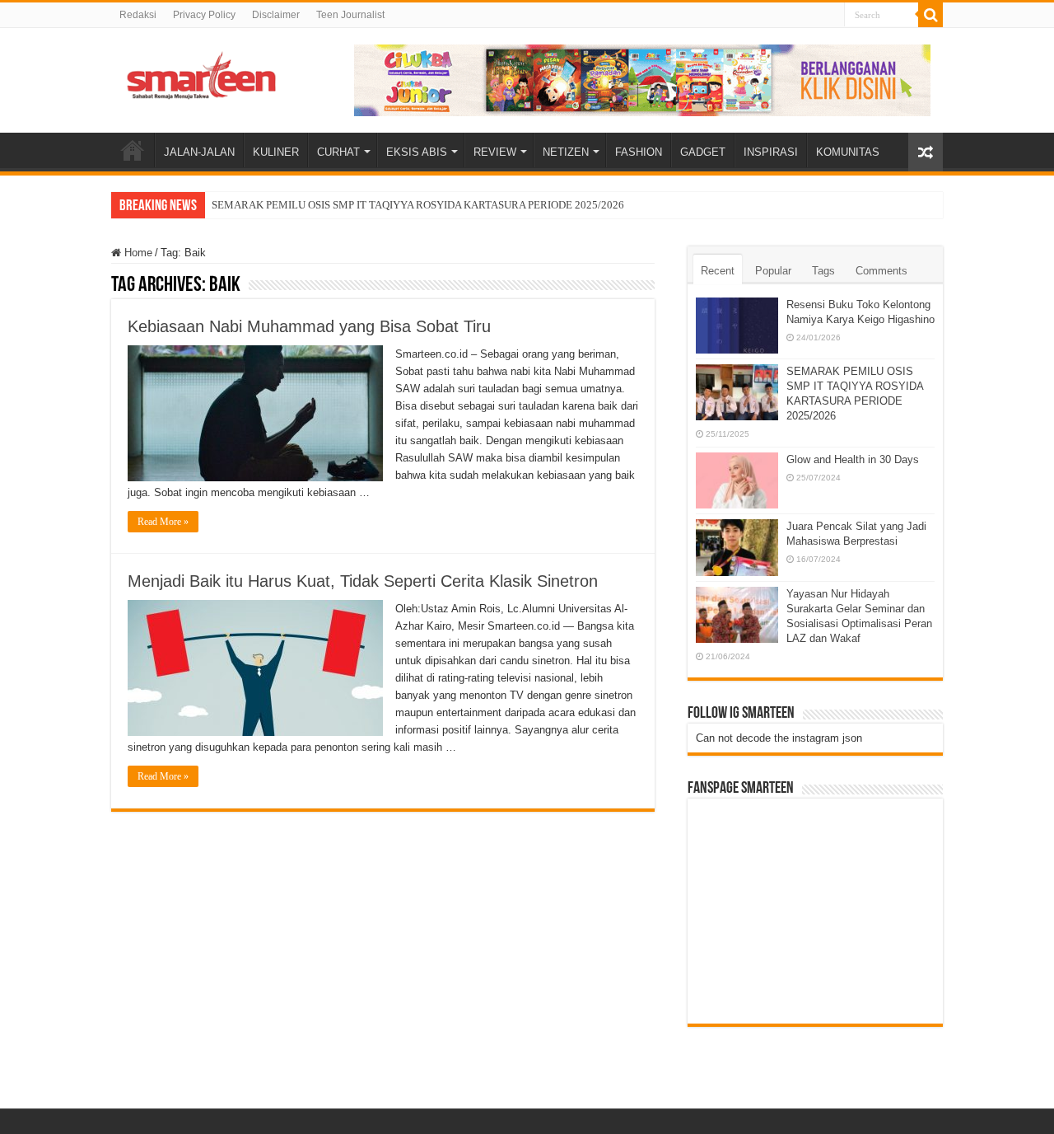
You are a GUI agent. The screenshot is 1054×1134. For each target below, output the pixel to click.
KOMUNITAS (847, 152)
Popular (773, 271)
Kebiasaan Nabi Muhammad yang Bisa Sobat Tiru (309, 326)
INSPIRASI (771, 152)
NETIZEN (566, 152)
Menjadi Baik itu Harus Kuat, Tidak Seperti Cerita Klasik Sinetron (363, 581)
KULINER (276, 152)
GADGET (702, 152)
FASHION (638, 152)
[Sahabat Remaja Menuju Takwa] (202, 72)
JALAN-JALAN (199, 152)
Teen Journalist (350, 15)
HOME (132, 150)
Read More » (163, 521)
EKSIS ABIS (416, 152)
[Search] (930, 14)
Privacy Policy (204, 15)
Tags (823, 271)
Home (136, 252)
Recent (718, 271)
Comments (881, 271)
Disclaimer (276, 15)
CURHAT (338, 152)
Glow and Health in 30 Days (852, 459)
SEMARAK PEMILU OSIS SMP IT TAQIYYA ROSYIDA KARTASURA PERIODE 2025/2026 (418, 205)
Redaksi (137, 15)
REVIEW (494, 152)
